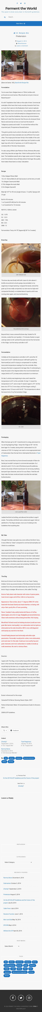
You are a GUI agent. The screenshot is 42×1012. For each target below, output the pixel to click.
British (19, 965)
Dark (25, 965)
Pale (25, 968)
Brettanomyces (29, 758)
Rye (30, 968)
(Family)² (4, 741)
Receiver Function (9, 914)
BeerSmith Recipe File (22, 82)
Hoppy (6, 968)
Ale (6, 758)
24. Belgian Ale (22, 33)
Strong (11, 761)
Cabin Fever (7, 908)
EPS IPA (6, 925)
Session (7, 972)
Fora (34, 1006)
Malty (4, 761)
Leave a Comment (22, 46)
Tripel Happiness (26, 741)
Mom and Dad (8, 919)
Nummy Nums (5, 749)
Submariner (7, 883)
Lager (13, 968)
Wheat (7, 975)
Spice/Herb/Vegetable (19, 972)
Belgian (19, 758)
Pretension (7, 894)
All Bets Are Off (8, 931)
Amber (12, 758)
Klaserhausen (22, 43)
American (20, 962)
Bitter (35, 962)
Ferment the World (21, 8)
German (32, 965)
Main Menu (19, 23)
